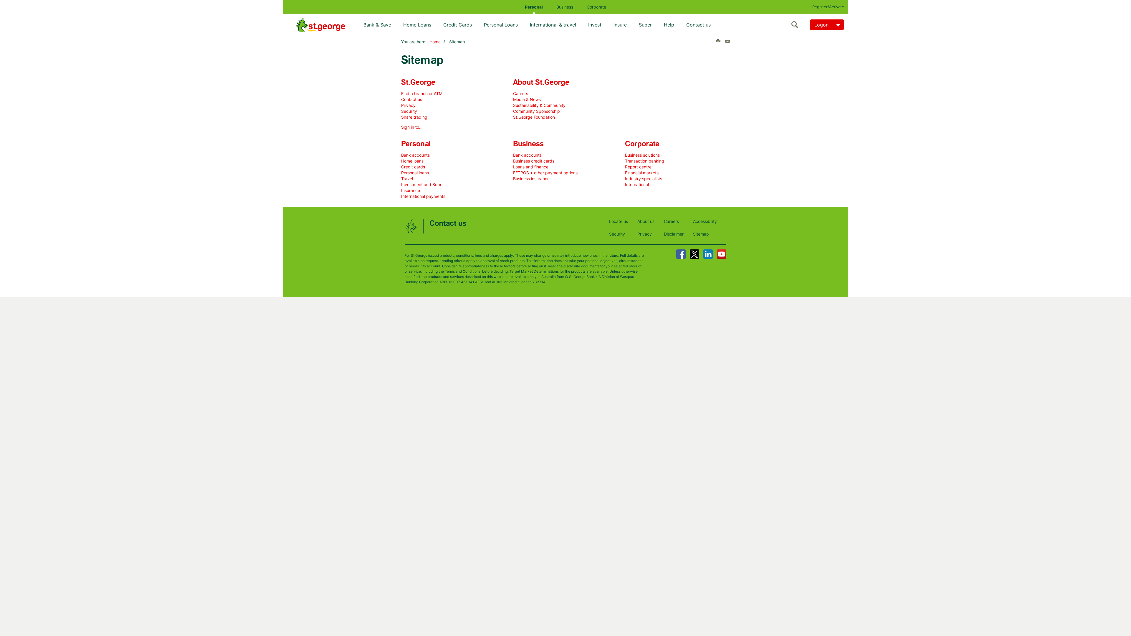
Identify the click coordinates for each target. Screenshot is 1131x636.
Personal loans (415, 172)
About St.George (541, 83)
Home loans (412, 160)
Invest (594, 25)
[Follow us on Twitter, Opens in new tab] (694, 254)
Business (564, 6)
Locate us (618, 221)
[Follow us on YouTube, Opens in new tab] (721, 254)
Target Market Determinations (534, 271)
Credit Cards (457, 25)
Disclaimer (674, 233)
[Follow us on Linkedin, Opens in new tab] (708, 254)
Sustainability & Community (539, 105)
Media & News (527, 99)
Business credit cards (533, 160)
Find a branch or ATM (421, 93)
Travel (407, 178)
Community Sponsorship (536, 111)
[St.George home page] (323, 24)
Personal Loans (501, 25)
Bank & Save (377, 25)
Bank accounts (415, 155)
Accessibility (705, 221)
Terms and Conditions (462, 271)
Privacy (408, 105)
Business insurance (531, 178)
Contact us (698, 25)
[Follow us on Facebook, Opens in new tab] (681, 254)
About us (645, 221)
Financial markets (642, 172)
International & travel (553, 25)
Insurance (410, 190)
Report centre (638, 166)
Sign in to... (412, 127)
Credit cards (413, 166)
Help (669, 25)
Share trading (414, 117)
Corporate (596, 6)
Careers (520, 93)
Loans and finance (530, 166)
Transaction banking (644, 160)
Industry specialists (643, 178)
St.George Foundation (534, 117)
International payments (423, 196)
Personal (534, 6)
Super (645, 25)
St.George (418, 83)
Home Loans (417, 25)
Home (435, 41)
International (637, 184)
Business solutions (642, 155)
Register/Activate (828, 6)
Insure (620, 25)
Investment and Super (422, 184)
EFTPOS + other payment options (545, 172)
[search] (796, 24)
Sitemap (701, 233)
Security (409, 111)
